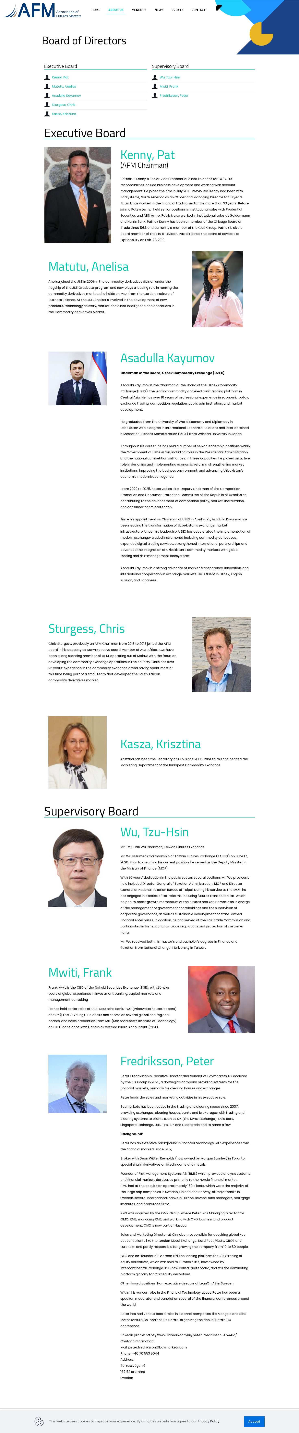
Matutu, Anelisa (64, 86)
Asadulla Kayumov (66, 95)
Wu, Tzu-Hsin (170, 77)
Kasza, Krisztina (64, 114)
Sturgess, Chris (63, 104)
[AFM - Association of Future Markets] (42, 10)
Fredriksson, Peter (174, 95)
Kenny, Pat (60, 77)
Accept (254, 1421)
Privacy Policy (208, 1421)
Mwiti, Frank (169, 86)
